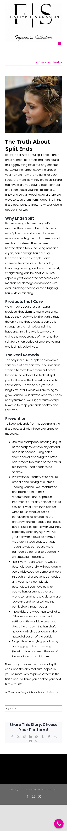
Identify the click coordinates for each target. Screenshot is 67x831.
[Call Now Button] (59, 823)
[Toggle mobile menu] (60, 43)
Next (56, 62)
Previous (44, 62)
